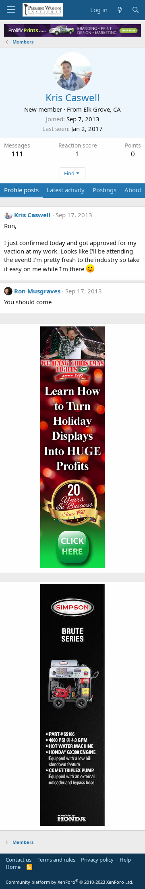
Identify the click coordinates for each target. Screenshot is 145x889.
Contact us (18, 859)
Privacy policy (97, 859)
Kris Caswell (32, 215)
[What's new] (119, 9)
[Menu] (11, 10)
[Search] (135, 9)
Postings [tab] (104, 190)
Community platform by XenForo (69, 882)
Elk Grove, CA (102, 109)
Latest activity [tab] (66, 190)
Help (125, 859)
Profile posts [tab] (21, 190)
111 (17, 153)
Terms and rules (56, 859)
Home (13, 866)
